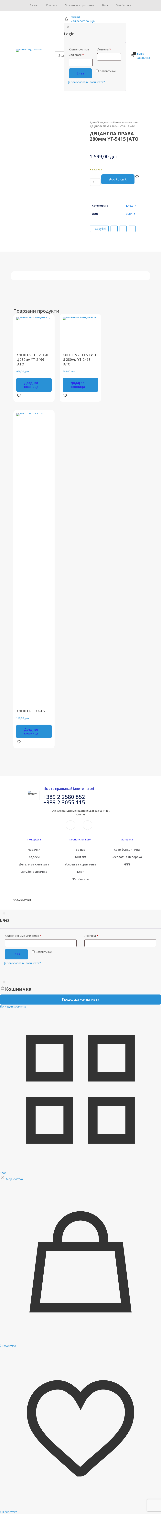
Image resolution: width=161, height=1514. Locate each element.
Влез (16, 954)
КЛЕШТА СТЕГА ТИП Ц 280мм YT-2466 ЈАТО (33, 359)
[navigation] (80, 993)
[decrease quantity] (91, 176)
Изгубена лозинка (34, 872)
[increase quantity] (91, 192)
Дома (93, 122)
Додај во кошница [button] (31, 385)
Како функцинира (127, 849)
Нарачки (34, 849)
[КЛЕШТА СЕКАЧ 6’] (34, 561)
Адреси (34, 857)
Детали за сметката (34, 864)
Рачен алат (120, 122)
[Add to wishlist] (46, 339)
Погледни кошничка (13, 1006)
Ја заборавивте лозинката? (22, 963)
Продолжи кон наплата (80, 999)
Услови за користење (80, 864)
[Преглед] (46, 347)
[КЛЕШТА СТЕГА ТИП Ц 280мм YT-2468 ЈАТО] (80, 334)
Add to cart (118, 179)
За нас (80, 849)
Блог (80, 872)
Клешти (132, 122)
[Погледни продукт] (46, 331)
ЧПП (127, 864)
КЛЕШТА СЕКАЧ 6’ (30, 711)
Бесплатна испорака (127, 857)
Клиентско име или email (23, 936)
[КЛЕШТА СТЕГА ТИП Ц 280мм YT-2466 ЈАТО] (34, 334)
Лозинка (91, 936)
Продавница (105, 122)
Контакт (80, 857)
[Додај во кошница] (46, 322)
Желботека (80, 879)
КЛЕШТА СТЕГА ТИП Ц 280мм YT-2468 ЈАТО (79, 359)
